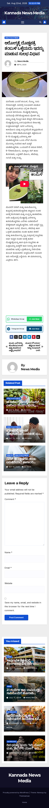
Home (24, 802)
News (9, 657)
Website (8, 583)
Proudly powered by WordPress (16, 792)
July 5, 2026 (15, 668)
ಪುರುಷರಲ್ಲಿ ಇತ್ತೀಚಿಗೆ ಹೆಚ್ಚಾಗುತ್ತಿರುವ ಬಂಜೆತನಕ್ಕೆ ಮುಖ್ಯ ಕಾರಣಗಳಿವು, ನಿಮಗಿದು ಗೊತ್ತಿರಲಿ (24, 434)
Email (8, 567)
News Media (22, 61)
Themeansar (24, 796)
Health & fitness (11, 38)
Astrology (11, 712)
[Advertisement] (24, 290)
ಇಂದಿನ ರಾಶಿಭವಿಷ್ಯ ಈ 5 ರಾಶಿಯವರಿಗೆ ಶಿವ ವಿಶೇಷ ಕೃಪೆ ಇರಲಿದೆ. (23, 719)
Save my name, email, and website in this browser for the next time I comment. (23, 606)
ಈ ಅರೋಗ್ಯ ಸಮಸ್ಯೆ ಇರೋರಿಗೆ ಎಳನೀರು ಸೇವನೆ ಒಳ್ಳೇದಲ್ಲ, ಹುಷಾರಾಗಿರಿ (22, 405)
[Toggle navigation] (22, 22)
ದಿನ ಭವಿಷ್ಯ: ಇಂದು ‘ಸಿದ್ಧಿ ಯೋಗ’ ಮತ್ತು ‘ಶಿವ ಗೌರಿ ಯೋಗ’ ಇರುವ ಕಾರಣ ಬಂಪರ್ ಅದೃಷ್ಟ (24, 748)
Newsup (40, 792)
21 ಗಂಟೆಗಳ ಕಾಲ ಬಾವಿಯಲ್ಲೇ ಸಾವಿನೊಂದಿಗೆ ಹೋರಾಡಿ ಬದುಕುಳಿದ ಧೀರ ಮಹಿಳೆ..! (23, 693)
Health (10, 455)
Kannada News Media (24, 13)
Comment (10, 499)
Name (8, 552)
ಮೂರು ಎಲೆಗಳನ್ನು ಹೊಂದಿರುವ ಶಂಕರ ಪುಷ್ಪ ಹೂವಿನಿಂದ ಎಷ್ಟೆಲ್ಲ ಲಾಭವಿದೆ (16, 346)
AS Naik (27, 410)
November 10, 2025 (18, 723)
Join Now (35, 319)
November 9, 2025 (18, 753)
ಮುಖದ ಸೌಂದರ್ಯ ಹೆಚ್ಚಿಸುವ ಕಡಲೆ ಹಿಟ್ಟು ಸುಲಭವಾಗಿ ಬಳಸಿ (32, 346)
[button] (40, 22)
